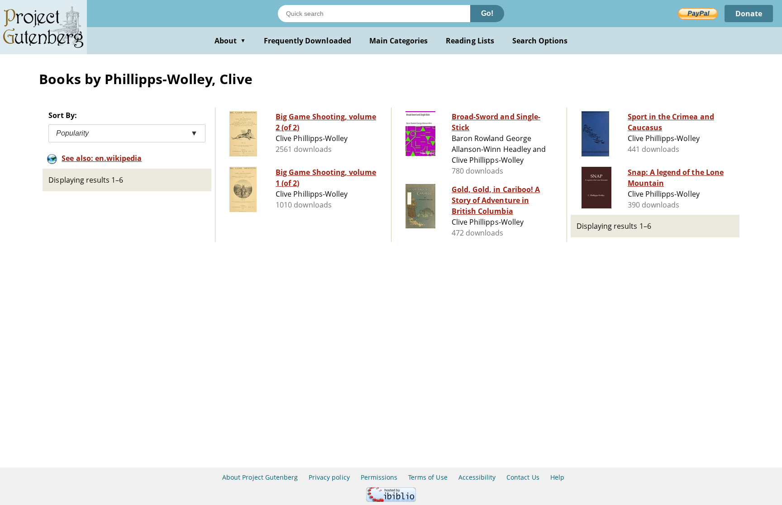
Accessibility (477, 477)
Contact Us (522, 477)
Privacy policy (329, 477)
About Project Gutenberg (260, 477)
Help (557, 477)
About (230, 41)
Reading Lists (470, 41)
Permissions (379, 477)
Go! (487, 13)
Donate (748, 14)
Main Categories (398, 41)
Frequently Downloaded (307, 41)
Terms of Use (427, 477)
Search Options (540, 41)
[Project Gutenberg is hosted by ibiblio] (391, 499)
